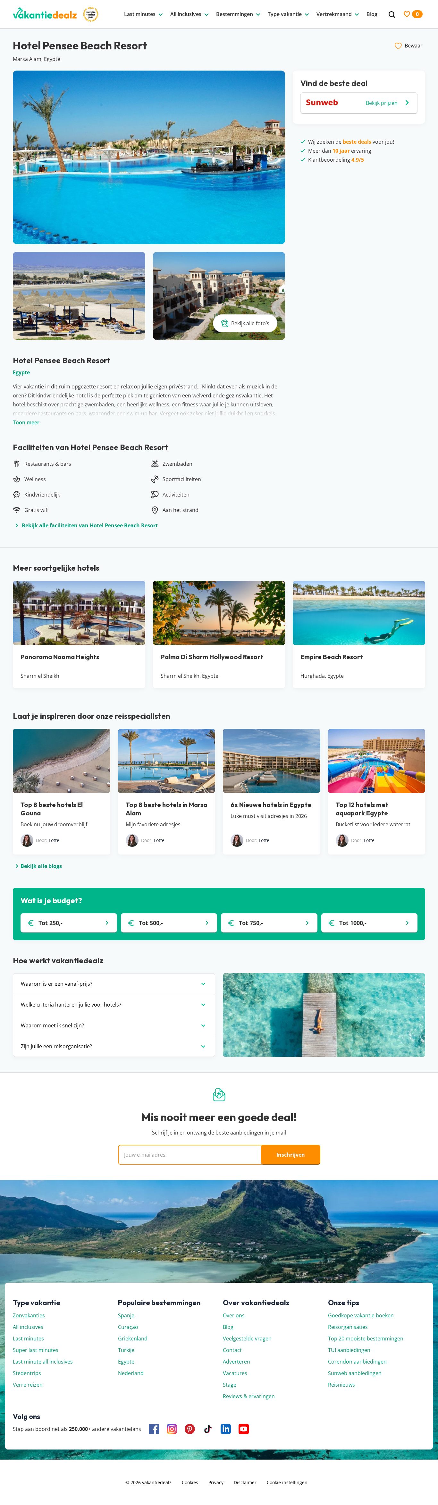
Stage (229, 1385)
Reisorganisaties (348, 1327)
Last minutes (28, 1338)
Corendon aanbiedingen (357, 1361)
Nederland (131, 1373)
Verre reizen (28, 1385)
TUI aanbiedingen (349, 1350)
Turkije (126, 1350)
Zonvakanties (29, 1315)
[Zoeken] (392, 14)
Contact (232, 1350)
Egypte (21, 372)
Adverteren (236, 1361)
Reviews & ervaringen (249, 1396)
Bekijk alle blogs (41, 866)
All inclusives (28, 1327)
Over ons (234, 1315)
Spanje (126, 1315)
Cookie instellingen (287, 1482)
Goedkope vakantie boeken (361, 1315)
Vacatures (235, 1373)
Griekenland (132, 1338)
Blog (228, 1327)
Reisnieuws (341, 1385)
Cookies (190, 1482)
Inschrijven (290, 1154)
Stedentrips (27, 1373)
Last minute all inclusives (43, 1361)
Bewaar (414, 45)
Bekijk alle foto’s (250, 323)
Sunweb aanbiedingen (355, 1373)
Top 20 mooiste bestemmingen (365, 1338)
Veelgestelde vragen (247, 1338)
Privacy (215, 1482)
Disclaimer (245, 1482)
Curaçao (128, 1327)
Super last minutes (35, 1350)
